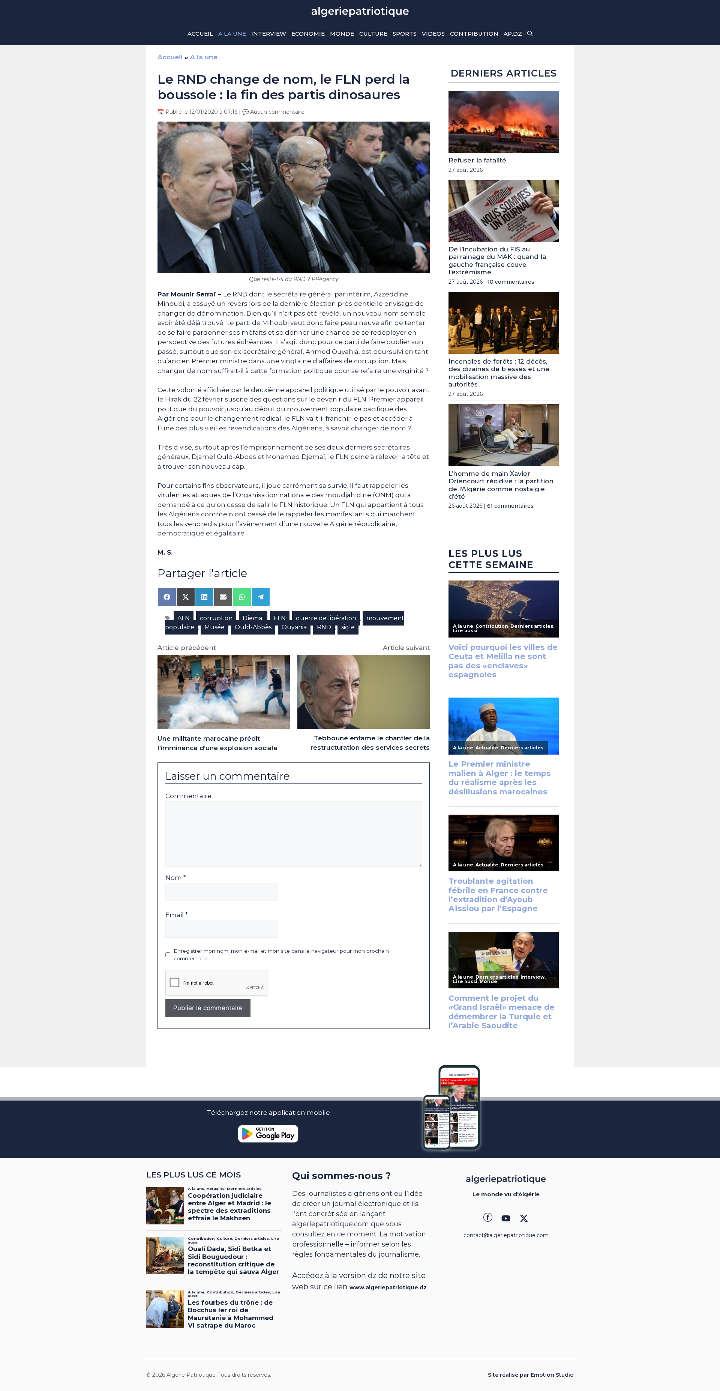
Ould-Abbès (253, 627)
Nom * (175, 877)
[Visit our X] (524, 1218)
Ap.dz (513, 33)
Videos (433, 33)
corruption (216, 618)
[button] (530, 34)
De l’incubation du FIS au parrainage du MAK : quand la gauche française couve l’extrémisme (497, 260)
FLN (280, 618)
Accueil (200, 33)
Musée (214, 627)
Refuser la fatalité (477, 160)
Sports (405, 33)
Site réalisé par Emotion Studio (531, 1374)
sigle (348, 627)
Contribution (474, 33)
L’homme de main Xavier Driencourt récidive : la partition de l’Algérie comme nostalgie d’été (501, 485)
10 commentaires (511, 281)
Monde (342, 33)
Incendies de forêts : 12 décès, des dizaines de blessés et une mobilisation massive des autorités (498, 373)
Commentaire (188, 796)
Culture (373, 33)
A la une (232, 33)
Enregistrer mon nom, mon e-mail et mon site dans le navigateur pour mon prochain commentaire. (281, 954)
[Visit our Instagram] (506, 1218)
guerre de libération (326, 618)
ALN (183, 618)
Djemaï (253, 618)
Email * (176, 915)
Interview (268, 33)
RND (324, 627)
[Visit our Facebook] (488, 1218)
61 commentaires (510, 505)
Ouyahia (294, 627)
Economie (308, 33)
